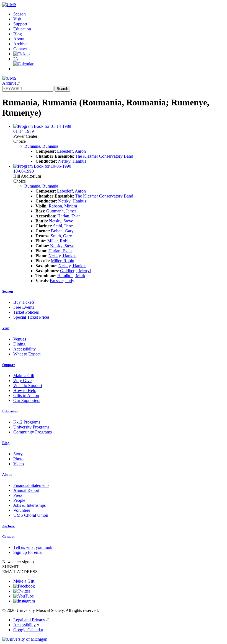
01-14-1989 (23, 131)
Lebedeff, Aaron (71, 151)
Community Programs (32, 432)
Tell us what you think (32, 547)
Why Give (22, 380)
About (18, 39)
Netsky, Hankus (72, 161)
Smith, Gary (61, 235)
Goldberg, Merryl (75, 270)
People (19, 500)
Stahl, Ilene (63, 226)
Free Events (23, 307)
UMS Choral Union (30, 515)
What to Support (27, 385)
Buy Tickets (23, 302)
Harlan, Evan (69, 216)
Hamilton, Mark (71, 275)
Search (62, 89)
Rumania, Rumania (41, 146)
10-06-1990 (23, 171)
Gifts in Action (26, 395)
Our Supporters (26, 400)
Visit (17, 19)
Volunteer (21, 510)
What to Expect (26, 354)
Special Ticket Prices (31, 317)
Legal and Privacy (29, 619)
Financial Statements (31, 485)
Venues (19, 339)
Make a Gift (23, 375)
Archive (20, 43)
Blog (17, 34)
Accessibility (24, 349)
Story (18, 453)
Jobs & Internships (29, 505)
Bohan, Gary (62, 230)
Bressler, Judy (62, 280)
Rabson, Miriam (63, 206)
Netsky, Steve (61, 221)
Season (19, 14)
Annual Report (26, 490)
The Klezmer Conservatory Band (104, 156)
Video (18, 463)
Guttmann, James (61, 211)
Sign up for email (28, 552)
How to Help (24, 390)
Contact (20, 48)
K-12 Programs (26, 422)
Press (17, 495)
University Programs (31, 427)
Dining (19, 344)
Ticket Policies (26, 312)
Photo (18, 458)
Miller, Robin (59, 240)
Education (22, 29)
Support (20, 24)
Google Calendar (28, 629)
